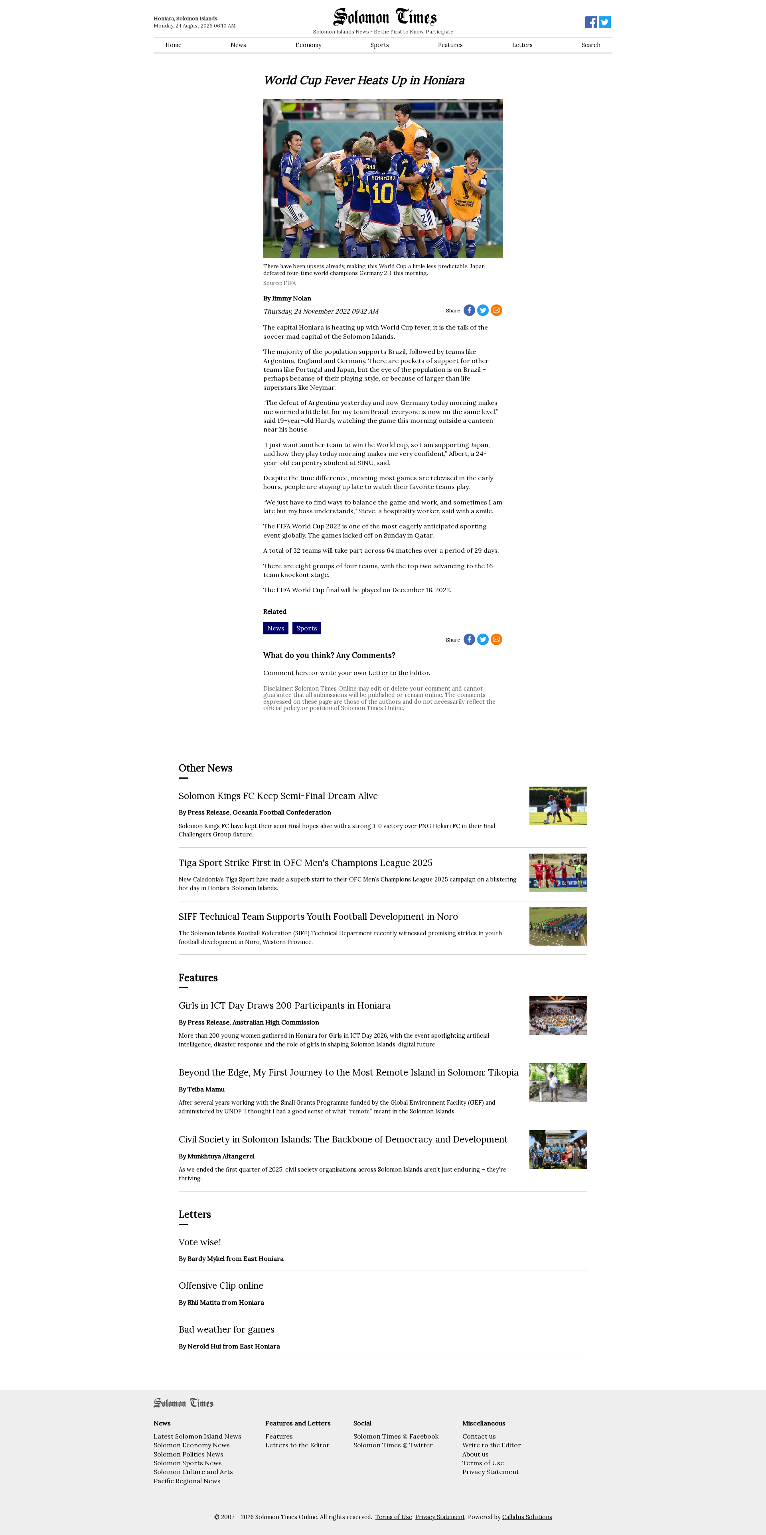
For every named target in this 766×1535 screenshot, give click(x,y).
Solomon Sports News (188, 1463)
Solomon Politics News (188, 1454)
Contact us (479, 1436)
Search (591, 45)
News (238, 45)
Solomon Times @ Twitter (393, 1445)
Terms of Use (483, 1463)
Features (450, 45)
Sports (380, 45)
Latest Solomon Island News (197, 1436)
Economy (309, 45)
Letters (522, 45)
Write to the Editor (491, 1445)
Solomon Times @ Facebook (395, 1436)
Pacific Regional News (187, 1481)
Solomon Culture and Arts (193, 1472)
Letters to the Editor (297, 1445)
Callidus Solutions (527, 1517)
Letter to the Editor (398, 673)
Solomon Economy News (192, 1445)
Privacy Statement (490, 1472)
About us (475, 1454)
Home (174, 45)
